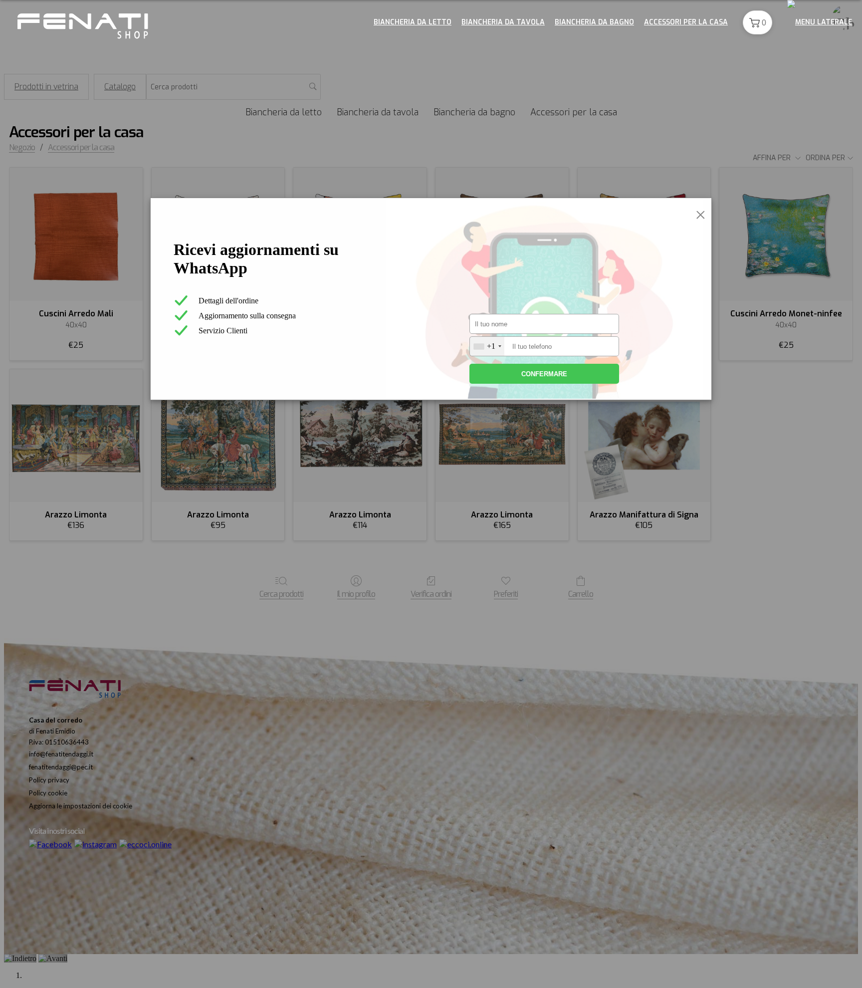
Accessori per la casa (686, 22)
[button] (757, 22)
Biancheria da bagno (594, 22)
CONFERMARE (544, 374)
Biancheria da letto (412, 22)
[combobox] (487, 346)
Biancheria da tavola (503, 22)
